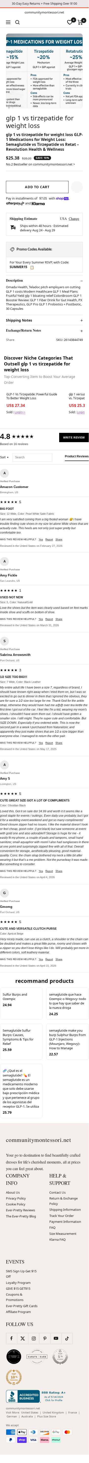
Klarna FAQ (57, 1239)
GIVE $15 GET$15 (18, 1288)
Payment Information (65, 1221)
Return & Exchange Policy (63, 1201)
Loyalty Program (18, 1282)
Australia (27, 1416)
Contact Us (57, 1192)
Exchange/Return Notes (23, 330)
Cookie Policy (15, 1204)
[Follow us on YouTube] (55, 1338)
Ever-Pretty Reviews (20, 1210)
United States (29, 1412)
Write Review (74, 437)
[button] (77, 187)
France (72, 1412)
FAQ (52, 1227)
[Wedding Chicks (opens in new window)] (14, 1356)
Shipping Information (65, 1209)
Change (74, 218)
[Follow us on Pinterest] (44, 1338)
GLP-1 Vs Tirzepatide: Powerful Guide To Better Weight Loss (31, 396)
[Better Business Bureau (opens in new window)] (37, 1396)
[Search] (17, 22)
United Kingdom (53, 1412)
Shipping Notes (19, 320)
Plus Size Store (46, 1416)
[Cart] (80, 22)
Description (14, 280)
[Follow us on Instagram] (33, 1338)
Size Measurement (62, 1233)
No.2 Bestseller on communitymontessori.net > (40, 164)
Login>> (20, 412)
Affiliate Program (18, 1312)
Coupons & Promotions (14, 1297)
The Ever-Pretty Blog (21, 1216)
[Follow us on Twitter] (22, 1338)
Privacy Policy (16, 1198)
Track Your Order (61, 1215)
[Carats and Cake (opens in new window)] (37, 1356)
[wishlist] (70, 22)
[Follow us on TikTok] (66, 1338)
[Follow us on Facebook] (11, 1338)
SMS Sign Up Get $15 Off (21, 1274)
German (12, 1416)
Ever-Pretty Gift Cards (21, 1306)
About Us (13, 1192)
